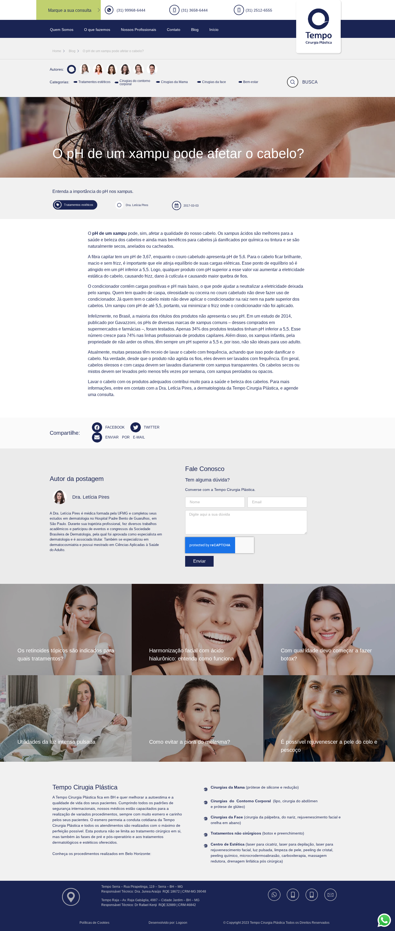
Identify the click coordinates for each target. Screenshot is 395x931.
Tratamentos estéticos (94, 82)
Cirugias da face (214, 82)
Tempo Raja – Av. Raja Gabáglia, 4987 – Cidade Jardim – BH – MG (150, 900)
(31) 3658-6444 (194, 10)
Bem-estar (250, 82)
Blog (195, 29)
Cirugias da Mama (174, 82)
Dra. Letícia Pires (137, 205)
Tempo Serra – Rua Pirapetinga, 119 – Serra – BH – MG (142, 887)
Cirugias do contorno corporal (135, 82)
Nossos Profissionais (138, 29)
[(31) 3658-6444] (293, 895)
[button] (110, 427)
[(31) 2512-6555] (312, 895)
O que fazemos (97, 29)
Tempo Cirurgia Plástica (255, 388)
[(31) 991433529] (274, 895)
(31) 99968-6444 (131, 10)
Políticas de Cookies (94, 923)
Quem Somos (61, 29)
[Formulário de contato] (331, 895)
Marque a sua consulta (69, 10)
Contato (173, 29)
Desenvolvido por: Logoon (168, 923)
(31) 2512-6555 (259, 10)
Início (213, 29)
